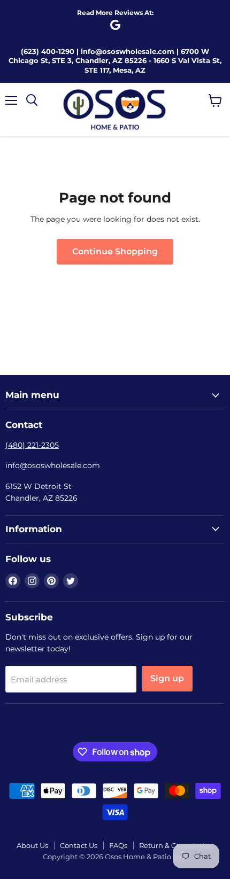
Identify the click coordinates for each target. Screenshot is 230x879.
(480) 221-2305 (32, 445)
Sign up (167, 678)
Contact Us (78, 845)
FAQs (118, 845)
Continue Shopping (115, 251)
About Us (32, 845)
